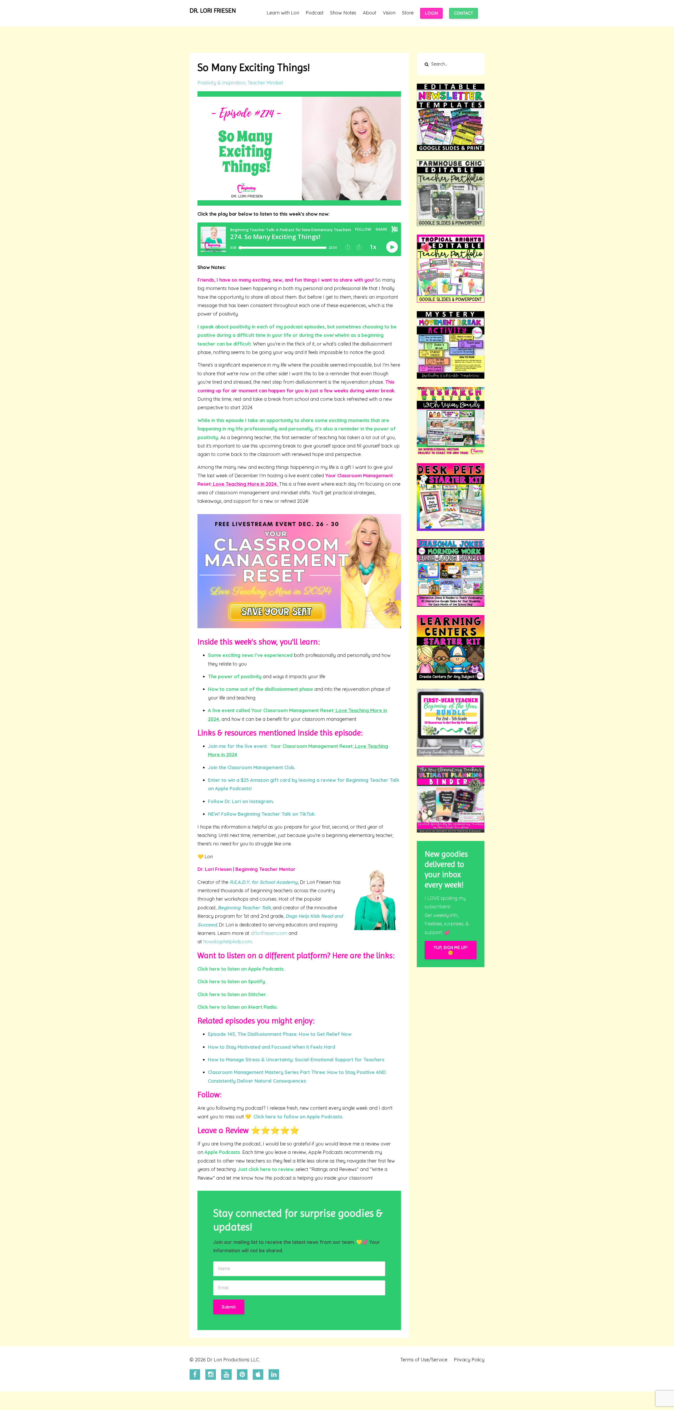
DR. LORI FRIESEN (213, 10)
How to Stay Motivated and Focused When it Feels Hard (271, 1047)
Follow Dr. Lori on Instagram (240, 801)
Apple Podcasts (222, 1152)
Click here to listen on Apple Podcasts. (241, 969)
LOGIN (431, 13)
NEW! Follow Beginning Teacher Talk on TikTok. (262, 814)
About (369, 13)
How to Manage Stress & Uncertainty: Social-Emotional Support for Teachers (296, 1060)
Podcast (315, 13)
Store (408, 13)
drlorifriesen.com (269, 933)
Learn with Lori (283, 13)
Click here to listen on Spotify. (231, 981)
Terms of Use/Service (423, 1360)
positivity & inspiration (221, 83)
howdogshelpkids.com (227, 942)
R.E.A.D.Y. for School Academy (264, 882)
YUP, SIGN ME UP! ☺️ (450, 950)
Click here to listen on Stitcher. (231, 994)
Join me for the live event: (238, 746)
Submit (229, 1307)
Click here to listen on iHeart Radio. (237, 1007)
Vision (389, 13)
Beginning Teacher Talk (244, 908)
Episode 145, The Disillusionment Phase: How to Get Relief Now (279, 1034)
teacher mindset (265, 83)
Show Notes (343, 13)
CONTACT (463, 13)
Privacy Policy (469, 1360)
